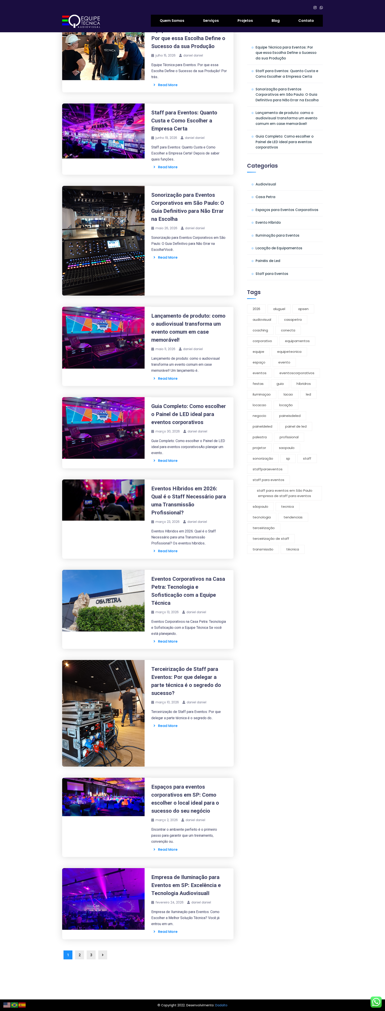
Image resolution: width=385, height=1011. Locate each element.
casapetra (293, 319)
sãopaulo (260, 506)
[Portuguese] (14, 1005)
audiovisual (262, 319)
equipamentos (297, 341)
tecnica (287, 506)
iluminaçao (262, 394)
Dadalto (221, 1005)
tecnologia (262, 517)
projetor (259, 447)
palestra (260, 437)
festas (258, 383)
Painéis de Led (268, 260)
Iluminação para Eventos (277, 235)
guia (280, 383)
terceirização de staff (271, 538)
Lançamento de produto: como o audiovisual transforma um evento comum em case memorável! (286, 118)
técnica (292, 549)
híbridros (304, 383)
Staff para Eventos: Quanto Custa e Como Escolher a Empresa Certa (184, 121)
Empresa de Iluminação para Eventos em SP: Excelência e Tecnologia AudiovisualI (186, 885)
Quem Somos (172, 20)
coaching (260, 330)
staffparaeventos (268, 469)
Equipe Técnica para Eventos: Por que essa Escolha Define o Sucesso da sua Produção (188, 38)
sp (288, 458)
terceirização (264, 528)
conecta (288, 330)
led (308, 394)
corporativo (262, 341)
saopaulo (287, 447)
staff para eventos (268, 479)
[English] (7, 1005)
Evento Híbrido (268, 222)
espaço (259, 362)
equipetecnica (289, 351)
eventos (259, 373)
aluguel (279, 309)
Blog (276, 20)
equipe (258, 351)
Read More (166, 84)
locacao (259, 405)
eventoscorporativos (296, 373)
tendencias (293, 517)
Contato (306, 20)
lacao (288, 394)
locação (286, 405)
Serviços (211, 20)
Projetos (245, 20)
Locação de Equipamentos (279, 248)
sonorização (263, 458)
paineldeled (262, 426)
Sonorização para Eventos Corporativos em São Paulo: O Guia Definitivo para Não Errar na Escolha (287, 94)
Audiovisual (266, 184)
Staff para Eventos (272, 273)
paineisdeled (290, 415)
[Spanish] (22, 1005)
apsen (303, 309)
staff (307, 458)
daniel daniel (193, 55)
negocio (259, 415)
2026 (256, 309)
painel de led (296, 426)
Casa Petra (265, 197)
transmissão (263, 549)
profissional (289, 437)
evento (284, 362)
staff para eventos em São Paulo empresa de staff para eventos (284, 493)
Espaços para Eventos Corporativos (287, 209)
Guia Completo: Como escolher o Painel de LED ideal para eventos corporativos (188, 414)
